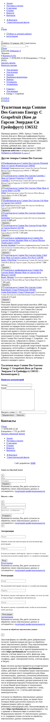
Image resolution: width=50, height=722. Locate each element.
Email (3, 388)
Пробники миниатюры (16, 77)
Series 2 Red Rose (9, 260)
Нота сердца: (24, 142)
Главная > (10, 89)
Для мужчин (12, 72)
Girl (2, 205)
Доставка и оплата (14, 6)
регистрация (12, 36)
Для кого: (23, 136)
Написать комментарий (12, 379)
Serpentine (5, 218)
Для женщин (12, 70)
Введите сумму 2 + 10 (11, 412)
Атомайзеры (12, 84)
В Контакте (11, 20)
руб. (9, 56)
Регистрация (7, 563)
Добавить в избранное (11, 153)
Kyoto (3, 230)
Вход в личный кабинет (21, 34)
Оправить (6, 484)
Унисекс (10, 75)
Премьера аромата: (13, 133)
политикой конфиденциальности (30, 491)
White (3, 193)
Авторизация (7, 617)
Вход (4, 561)
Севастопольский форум (17, 22)
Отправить (6, 516)
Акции (9, 3)
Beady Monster (7, 277)
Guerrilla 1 (5, 180)
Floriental (5, 168)
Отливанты (11, 82)
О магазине (11, 8)
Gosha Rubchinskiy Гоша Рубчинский (18, 292)
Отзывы (10, 10)
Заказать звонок (8, 63)
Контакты (10, 15)
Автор (4, 385)
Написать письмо (9, 65)
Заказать (5, 173)
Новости (10, 13)
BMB (33, 463)
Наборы (10, 79)
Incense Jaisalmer (8, 245)
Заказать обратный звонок (13, 434)
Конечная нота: (21, 144)
